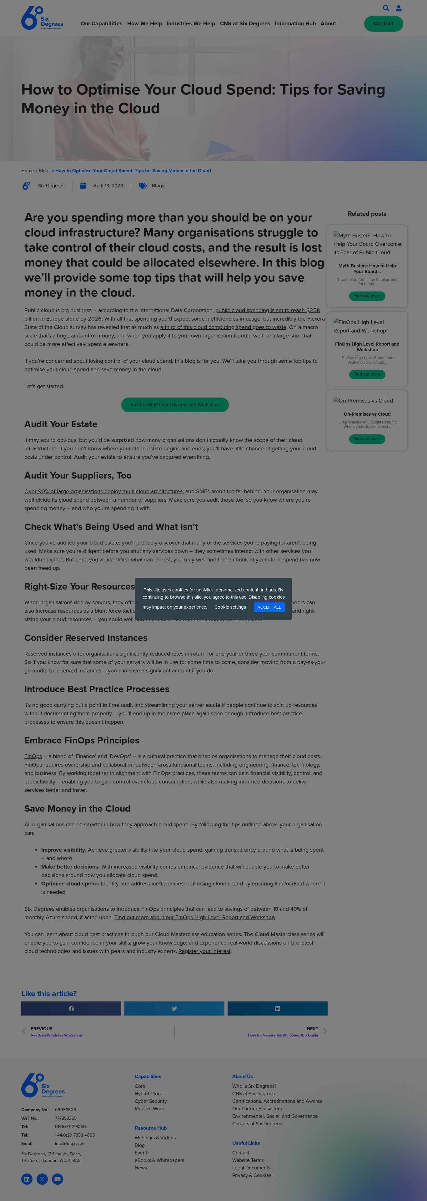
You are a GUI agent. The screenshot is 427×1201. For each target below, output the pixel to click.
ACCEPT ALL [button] (269, 607)
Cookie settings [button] (230, 607)
